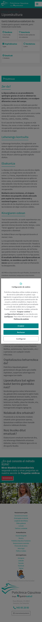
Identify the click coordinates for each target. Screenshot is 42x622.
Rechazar (21, 332)
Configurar (21, 339)
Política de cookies (21, 319)
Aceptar (21, 326)
